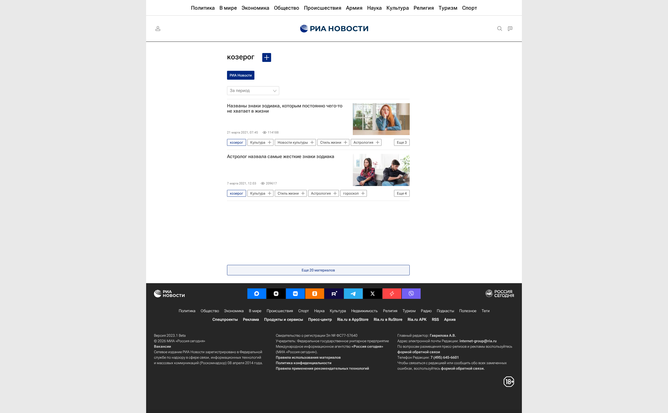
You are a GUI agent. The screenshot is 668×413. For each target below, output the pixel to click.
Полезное (467, 311)
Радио (426, 311)
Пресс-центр (320, 319)
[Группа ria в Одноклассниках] (314, 293)
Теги (486, 311)
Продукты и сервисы (283, 319)
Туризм (409, 311)
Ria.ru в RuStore (388, 319)
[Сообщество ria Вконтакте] (295, 293)
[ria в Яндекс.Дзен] (276, 293)
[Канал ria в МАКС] (256, 293)
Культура (338, 311)
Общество (210, 311)
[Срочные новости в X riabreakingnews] (392, 293)
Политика (187, 311)
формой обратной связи (418, 352)
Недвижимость (364, 311)
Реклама (251, 319)
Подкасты (445, 311)
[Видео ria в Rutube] (334, 293)
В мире (255, 311)
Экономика (234, 311)
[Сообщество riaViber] (411, 293)
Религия (390, 311)
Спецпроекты (225, 319)
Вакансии (162, 346)
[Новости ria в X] (372, 293)
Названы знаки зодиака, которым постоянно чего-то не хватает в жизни (284, 108)
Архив (450, 319)
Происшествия (280, 311)
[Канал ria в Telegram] (353, 293)
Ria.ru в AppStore (352, 319)
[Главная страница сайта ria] (334, 29)
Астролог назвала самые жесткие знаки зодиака (280, 156)
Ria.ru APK (417, 319)
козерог (240, 57)
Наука (319, 311)
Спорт (303, 311)
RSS (435, 319)
